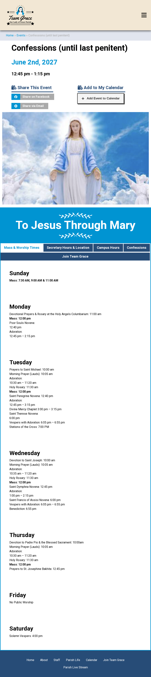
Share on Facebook (36, 96)
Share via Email (33, 106)
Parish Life (73, 660)
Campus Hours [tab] (108, 247)
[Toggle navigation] (144, 15)
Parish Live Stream (75, 667)
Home (10, 35)
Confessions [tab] (136, 247)
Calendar (91, 660)
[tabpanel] (75, 455)
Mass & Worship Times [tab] (21, 247)
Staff (57, 660)
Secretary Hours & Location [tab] (68, 247)
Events (21, 35)
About (44, 660)
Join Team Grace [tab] (75, 256)
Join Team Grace (113, 660)
